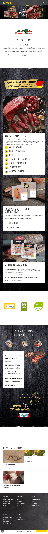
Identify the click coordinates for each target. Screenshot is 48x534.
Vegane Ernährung (21, 519)
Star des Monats (20, 510)
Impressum (29, 531)
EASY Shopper (34, 503)
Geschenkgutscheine (35, 499)
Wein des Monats (20, 507)
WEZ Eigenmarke (6, 501)
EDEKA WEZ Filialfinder (36, 505)
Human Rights (19, 531)
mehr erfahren (8, 468)
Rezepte (19, 517)
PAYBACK (33, 501)
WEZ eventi (5, 507)
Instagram (5, 521)
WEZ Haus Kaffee (6, 503)
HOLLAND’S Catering (7, 499)
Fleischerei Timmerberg (8, 510)
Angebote (19, 499)
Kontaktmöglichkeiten (8, 517)
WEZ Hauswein (6, 505)
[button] (2, 531)
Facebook (5, 519)
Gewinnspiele (20, 505)
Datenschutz (25, 531)
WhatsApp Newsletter (21, 503)
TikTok (4, 525)
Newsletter (19, 501)
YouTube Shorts (6, 523)
